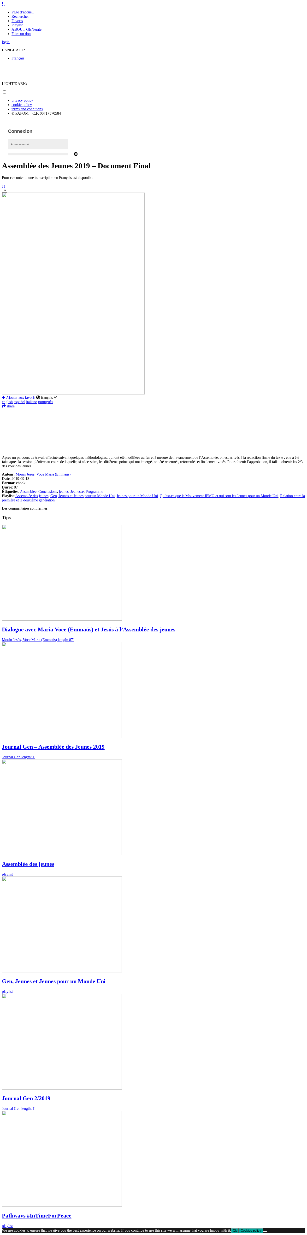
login (6, 42)
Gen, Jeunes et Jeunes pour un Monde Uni (82, 496)
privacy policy (22, 100)
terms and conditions (27, 109)
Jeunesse (77, 491)
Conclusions (47, 491)
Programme (94, 491)
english (7, 402)
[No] (265, 1231)
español (19, 402)
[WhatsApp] (153, 433)
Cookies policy (251, 1230)
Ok (235, 1230)
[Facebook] (153, 412)
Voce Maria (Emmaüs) (53, 474)
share (10, 406)
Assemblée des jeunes (31, 496)
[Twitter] (153, 419)
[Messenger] (153, 440)
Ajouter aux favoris (20, 397)
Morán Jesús (25, 474)
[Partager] (153, 448)
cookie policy (22, 105)
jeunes (64, 491)
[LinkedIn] (153, 426)
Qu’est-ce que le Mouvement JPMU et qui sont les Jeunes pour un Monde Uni (219, 496)
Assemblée (28, 491)
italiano (31, 402)
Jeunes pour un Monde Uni (137, 496)
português (45, 402)
